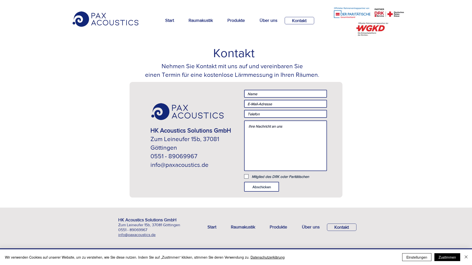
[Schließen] (466, 257)
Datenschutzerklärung (268, 257)
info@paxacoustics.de (179, 164)
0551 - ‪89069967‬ (132, 230)
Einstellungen (416, 257)
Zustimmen (447, 257)
